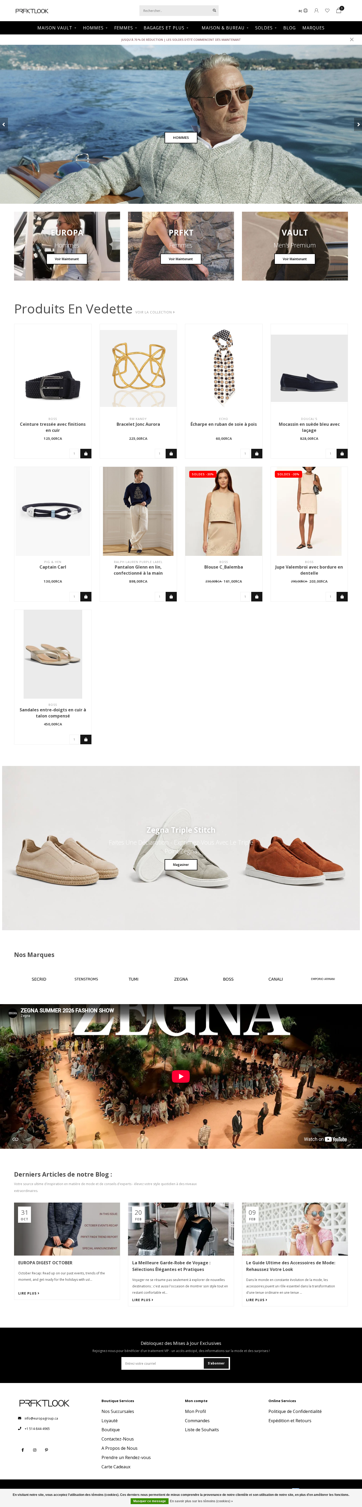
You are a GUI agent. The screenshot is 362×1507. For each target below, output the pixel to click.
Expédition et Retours (289, 1421)
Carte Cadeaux (115, 1467)
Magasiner (181, 864)
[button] (4, 124)
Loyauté (109, 1421)
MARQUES (313, 28)
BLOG (289, 28)
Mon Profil (195, 1411)
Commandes (197, 1421)
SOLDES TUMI (181, 137)
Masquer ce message (149, 1501)
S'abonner (216, 1363)
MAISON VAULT (54, 28)
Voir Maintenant (67, 259)
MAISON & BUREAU (223, 28)
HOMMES (93, 28)
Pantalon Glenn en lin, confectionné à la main (138, 570)
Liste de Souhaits (202, 1430)
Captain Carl (52, 567)
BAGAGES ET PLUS (164, 28)
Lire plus (28, 1293)
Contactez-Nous (117, 1439)
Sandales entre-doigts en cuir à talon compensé (53, 713)
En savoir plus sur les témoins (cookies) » (201, 1501)
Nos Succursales (117, 1411)
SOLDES (264, 28)
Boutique (110, 1430)
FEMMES (123, 28)
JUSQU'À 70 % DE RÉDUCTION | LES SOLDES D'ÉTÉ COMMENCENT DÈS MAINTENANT (181, 40)
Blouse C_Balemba (223, 567)
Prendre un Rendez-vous (126, 1457)
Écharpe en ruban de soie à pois (224, 424)
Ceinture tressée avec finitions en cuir (53, 427)
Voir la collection (154, 312)
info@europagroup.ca (41, 1418)
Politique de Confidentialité (295, 1411)
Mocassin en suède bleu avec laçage (309, 427)
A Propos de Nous (119, 1448)
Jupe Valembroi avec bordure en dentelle (309, 570)
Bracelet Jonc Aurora (138, 424)
